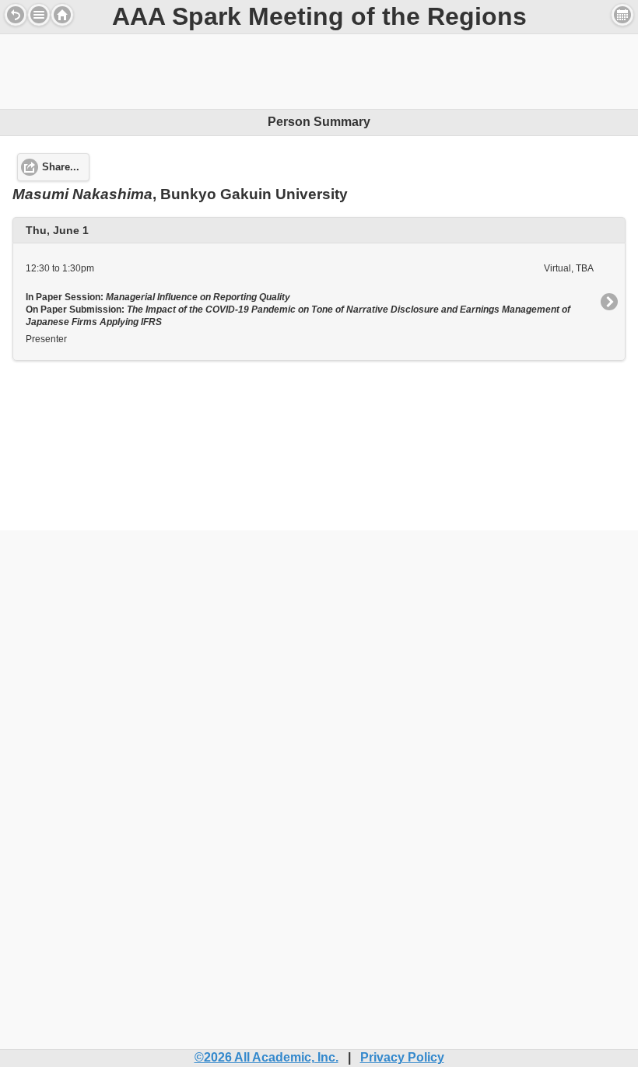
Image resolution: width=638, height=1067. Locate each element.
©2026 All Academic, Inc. (266, 1057)
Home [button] (62, 14)
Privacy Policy (402, 1057)
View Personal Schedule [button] (622, 14)
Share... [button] (60, 167)
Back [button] (15, 14)
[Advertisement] (319, 69)
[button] (39, 14)
